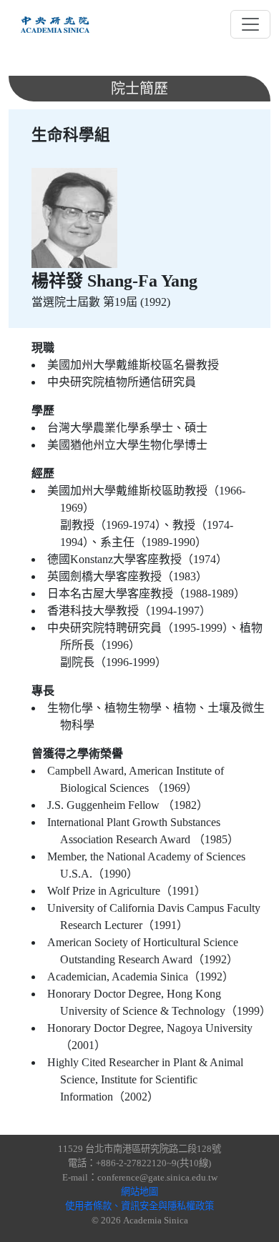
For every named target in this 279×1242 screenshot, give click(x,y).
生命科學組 (70, 135)
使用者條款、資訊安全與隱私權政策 (139, 1206)
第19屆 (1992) (136, 302)
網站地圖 (139, 1191)
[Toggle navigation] (250, 24)
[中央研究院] (55, 24)
